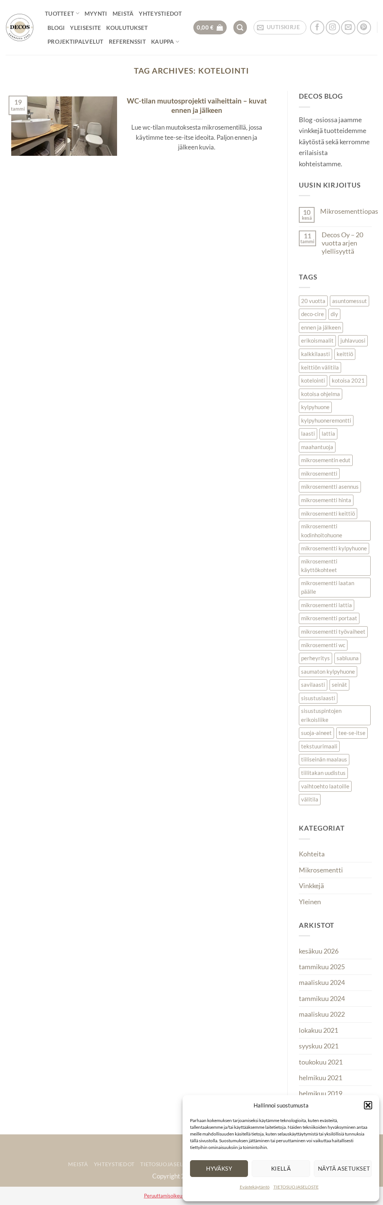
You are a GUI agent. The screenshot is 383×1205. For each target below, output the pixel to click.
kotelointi (313, 380)
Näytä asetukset (344, 1168)
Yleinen (310, 901)
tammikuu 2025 (322, 967)
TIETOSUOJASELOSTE (296, 1187)
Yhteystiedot (160, 13)
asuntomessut (349, 300)
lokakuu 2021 (318, 1030)
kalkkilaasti (315, 353)
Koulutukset (127, 27)
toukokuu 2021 (321, 1062)
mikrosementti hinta (326, 500)
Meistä (123, 13)
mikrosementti (319, 473)
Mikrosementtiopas (349, 211)
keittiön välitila (320, 367)
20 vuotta (313, 300)
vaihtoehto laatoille (325, 786)
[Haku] (240, 27)
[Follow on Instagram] (333, 28)
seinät (339, 684)
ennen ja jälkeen (321, 327)
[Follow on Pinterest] (364, 28)
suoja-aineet (316, 732)
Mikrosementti (321, 870)
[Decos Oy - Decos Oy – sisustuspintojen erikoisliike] (20, 27)
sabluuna (348, 658)
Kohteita (312, 854)
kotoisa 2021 (348, 380)
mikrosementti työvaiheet (333, 631)
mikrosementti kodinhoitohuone (321, 530)
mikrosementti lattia (326, 605)
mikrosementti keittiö (328, 513)
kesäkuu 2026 (318, 951)
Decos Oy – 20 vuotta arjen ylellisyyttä (342, 243)
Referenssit (127, 41)
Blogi (56, 27)
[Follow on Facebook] (317, 28)
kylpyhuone (315, 407)
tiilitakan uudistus (323, 772)
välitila (309, 799)
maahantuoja (317, 447)
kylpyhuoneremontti (326, 420)
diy (334, 313)
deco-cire (312, 313)
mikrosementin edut (325, 460)
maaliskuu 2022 (322, 1014)
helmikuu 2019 (320, 1093)
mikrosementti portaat (329, 618)
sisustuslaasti (318, 698)
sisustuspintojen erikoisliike (321, 715)
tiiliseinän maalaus (324, 759)
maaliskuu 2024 (322, 982)
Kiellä (281, 1168)
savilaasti (313, 684)
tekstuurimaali (319, 746)
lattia (328, 433)
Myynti (96, 13)
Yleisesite (85, 27)
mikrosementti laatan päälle (327, 587)
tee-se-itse (351, 732)
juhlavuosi (352, 340)
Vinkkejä (311, 885)
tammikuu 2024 (322, 998)
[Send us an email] (348, 28)
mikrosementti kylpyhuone (334, 548)
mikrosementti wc (323, 645)
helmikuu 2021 (320, 1077)
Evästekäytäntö (255, 1187)
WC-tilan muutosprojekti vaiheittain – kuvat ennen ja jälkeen (197, 105)
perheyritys (315, 658)
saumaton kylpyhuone (328, 671)
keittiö (345, 353)
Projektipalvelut (76, 41)
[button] (368, 1105)
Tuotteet (59, 13)
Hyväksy (219, 1168)
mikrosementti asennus (330, 486)
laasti (308, 433)
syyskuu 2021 (318, 1046)
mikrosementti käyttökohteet (319, 566)
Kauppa (162, 41)
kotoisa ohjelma (320, 393)
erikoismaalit (317, 340)
